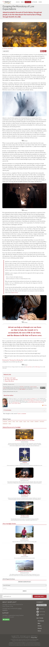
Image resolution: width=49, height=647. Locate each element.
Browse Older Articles (24, 581)
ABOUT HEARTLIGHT (9, 602)
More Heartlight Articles (9, 523)
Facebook (41, 608)
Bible (22, 2)
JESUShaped (10, 48)
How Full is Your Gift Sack (11, 379)
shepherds (5, 423)
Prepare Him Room (9, 381)
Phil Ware (5, 48)
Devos (18, 2)
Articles (27, 2)
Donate (6, 619)
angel (24, 421)
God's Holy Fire (38, 401)
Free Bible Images (37, 366)
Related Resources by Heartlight (12, 427)
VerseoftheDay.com (33, 398)
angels (20, 421)
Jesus (14, 421)
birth (17, 421)
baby (10, 423)
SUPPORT (5, 613)
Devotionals (41, 621)
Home (39, 631)
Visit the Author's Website (16, 403)
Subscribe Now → (39, 596)
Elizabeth (36, 421)
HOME (40, 2)
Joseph (31, 421)
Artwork (34, 2)
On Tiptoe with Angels (10, 378)
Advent (9, 421)
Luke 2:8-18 (5, 51)
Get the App (42, 611)
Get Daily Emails (41, 605)
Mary (28, 421)
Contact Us (42, 614)
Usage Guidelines (22, 389)
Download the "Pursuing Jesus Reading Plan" (13, 360)
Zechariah (42, 421)
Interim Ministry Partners (28, 399)
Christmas (5, 421)
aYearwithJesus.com (16, 402)
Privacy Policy (34, 637)
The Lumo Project (29, 366)
